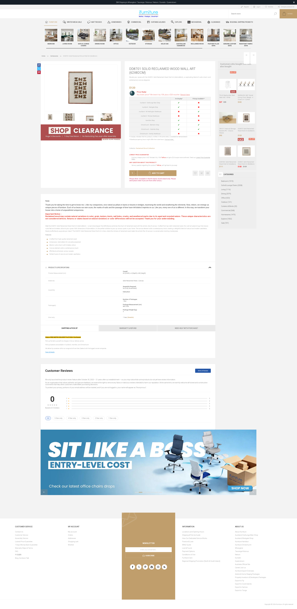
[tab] (70, 328)
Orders (70, 535)
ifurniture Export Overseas (244, 571)
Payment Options (188, 551)
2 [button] (140, 492)
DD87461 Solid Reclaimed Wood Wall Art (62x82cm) (227, 163)
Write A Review (203, 371)
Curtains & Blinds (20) (229, 206)
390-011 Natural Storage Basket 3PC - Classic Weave (227, 131)
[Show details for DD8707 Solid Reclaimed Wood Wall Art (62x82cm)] (246, 117)
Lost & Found (187, 548)
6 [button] (156, 492)
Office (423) (225, 198)
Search (275, 13)
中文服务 (18, 555)
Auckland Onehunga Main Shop (246, 535)
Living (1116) (226, 189)
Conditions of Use (188, 555)
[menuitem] (40, 531)
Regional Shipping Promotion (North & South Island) (201, 561)
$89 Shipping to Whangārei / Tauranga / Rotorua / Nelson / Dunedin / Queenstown (146, 2)
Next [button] (252, 492)
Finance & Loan (187, 541)
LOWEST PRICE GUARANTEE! (139, 155)
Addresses (72, 538)
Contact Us (19, 532)
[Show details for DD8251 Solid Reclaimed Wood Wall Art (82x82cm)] (246, 151)
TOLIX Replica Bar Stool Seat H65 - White (227, 96)
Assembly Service (21, 538)
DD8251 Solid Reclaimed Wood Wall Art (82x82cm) (246, 163)
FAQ (16, 551)
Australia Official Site (242, 564)
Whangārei (239, 548)
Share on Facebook (39, 65)
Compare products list (287, 7)
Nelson (237, 555)
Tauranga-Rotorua (242, 551)
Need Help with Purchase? (186, 328)
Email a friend (207, 173)
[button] (249, 38)
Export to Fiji (239, 581)
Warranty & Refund (128, 328)
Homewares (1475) (228, 215)
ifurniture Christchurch (243, 545)
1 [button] (136, 492)
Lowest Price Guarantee (23, 541)
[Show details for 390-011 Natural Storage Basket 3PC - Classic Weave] (227, 117)
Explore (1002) (226, 219)
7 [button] (160, 492)
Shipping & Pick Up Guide (191, 535)
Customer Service (21, 535)
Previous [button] (44, 492)
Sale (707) (225, 223)
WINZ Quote (186, 545)
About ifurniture (240, 532)
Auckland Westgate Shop (244, 538)
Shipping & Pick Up (69, 328)
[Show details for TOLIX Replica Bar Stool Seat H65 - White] (227, 84)
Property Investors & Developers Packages (250, 577)
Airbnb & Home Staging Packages (247, 574)
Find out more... (169, 139)
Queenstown (239, 561)
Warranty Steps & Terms (24, 548)
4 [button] (148, 492)
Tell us (163, 157)
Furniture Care (187, 558)
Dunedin (238, 558)
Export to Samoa (241, 587)
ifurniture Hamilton (242, 541)
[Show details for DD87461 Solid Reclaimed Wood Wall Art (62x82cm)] (227, 151)
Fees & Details (50, 352)
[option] (52, 117)
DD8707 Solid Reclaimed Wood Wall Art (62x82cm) (246, 130)
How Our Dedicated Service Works (194, 538)
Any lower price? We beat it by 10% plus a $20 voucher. (163, 95)
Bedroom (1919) (227, 181)
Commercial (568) (228, 210)
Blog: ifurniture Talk (22, 558)
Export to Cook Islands (243, 584)
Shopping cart (73, 541)
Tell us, (159, 165)
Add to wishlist (195, 173)
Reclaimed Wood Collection (145, 148)
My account (72, 532)
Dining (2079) (226, 194)
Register (246, 7)
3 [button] (144, 492)
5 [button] (152, 492)
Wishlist (71, 545)
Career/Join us (240, 568)
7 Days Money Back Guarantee (26, 545)
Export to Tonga (241, 590)
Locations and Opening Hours (193, 532)
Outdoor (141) (226, 202)
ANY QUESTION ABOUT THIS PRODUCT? (143, 162)
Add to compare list (201, 173)
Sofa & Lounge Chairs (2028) (231, 185)
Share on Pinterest (39, 72)
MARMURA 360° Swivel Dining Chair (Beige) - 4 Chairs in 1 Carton (245, 97)
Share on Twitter (39, 68)
